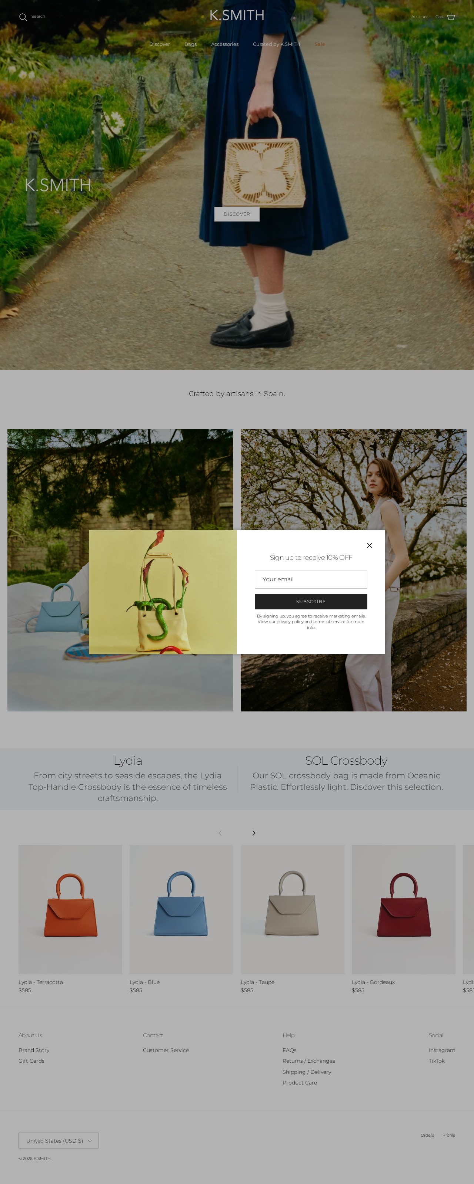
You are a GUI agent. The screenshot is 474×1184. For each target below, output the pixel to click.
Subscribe (311, 601)
